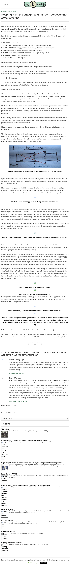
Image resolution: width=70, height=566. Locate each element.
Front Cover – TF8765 (9, 474)
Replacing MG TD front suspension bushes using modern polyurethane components (31, 463)
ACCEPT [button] (43, 563)
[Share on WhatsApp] (29, 343)
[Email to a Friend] (40, 343)
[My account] (68, 4)
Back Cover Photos (8, 531)
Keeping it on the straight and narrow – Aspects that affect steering (25, 485)
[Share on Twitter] (36, 343)
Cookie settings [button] (33, 563)
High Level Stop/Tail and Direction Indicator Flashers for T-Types (24, 440)
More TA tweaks (7, 509)
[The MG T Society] (35, 4)
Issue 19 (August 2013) (8, 11)
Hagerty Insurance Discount (11, 543)
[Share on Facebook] (33, 343)
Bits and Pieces (7, 520)
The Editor (5, 429)
